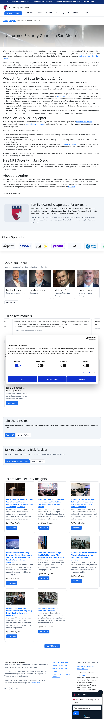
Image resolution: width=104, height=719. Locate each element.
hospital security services (35, 124)
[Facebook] (6, 688)
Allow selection (52, 379)
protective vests (70, 144)
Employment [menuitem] (73, 12)
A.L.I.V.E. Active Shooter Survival (18, 1)
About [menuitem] (39, 12)
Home (5, 21)
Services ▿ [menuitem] (29, 12)
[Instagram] (16, 688)
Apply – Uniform (24, 435)
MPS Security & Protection (43, 1)
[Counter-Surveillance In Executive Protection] (47, 598)
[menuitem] (13, 13)
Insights (12, 21)
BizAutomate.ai (35, 683)
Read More (12, 528)
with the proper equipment (67, 96)
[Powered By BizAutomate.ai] (87, 716)
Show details (87, 373)
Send (76, 713)
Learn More (12, 403)
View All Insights (52, 646)
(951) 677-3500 (37, 461)
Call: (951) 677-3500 (13, 13)
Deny (22, 379)
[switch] (40, 365)
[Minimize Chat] (100, 692)
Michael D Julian (89, 1)
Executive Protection (60, 662)
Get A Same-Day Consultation (17, 461)
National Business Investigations (68, 1)
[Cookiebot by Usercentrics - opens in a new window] (87, 338)
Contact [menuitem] (85, 12)
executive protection (84, 122)
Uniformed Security (59, 665)
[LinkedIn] (11, 688)
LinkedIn (71, 187)
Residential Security (59, 668)
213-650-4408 (82, 675)
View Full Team (11, 302)
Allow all (82, 379)
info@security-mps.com (86, 666)
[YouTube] (20, 688)
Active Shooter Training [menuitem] (55, 12)
